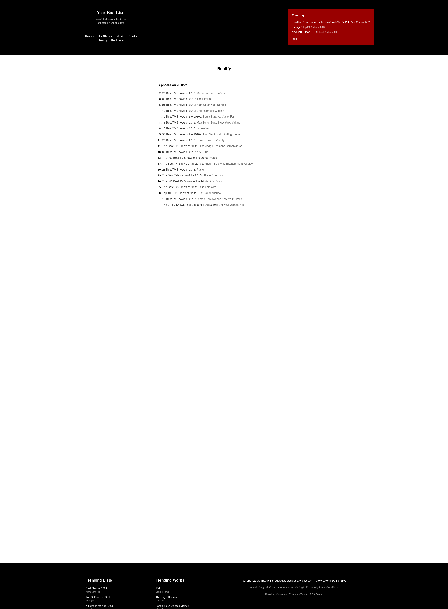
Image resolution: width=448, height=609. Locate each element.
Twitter (304, 594)
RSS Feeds (316, 594)
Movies (89, 36)
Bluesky (269, 594)
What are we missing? (292, 587)
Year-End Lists (111, 12)
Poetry (102, 40)
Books (132, 36)
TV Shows (105, 36)
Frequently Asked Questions (322, 587)
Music (120, 36)
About (253, 587)
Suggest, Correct (268, 587)
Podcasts (117, 40)
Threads (293, 594)
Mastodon (281, 594)
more (295, 38)
